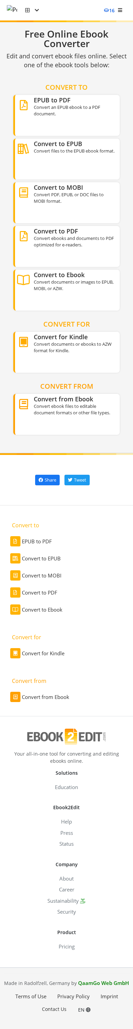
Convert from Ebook (45, 697)
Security (66, 911)
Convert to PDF (39, 592)
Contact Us (54, 1009)
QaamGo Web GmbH (103, 983)
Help (66, 821)
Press (66, 832)
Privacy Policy (73, 996)
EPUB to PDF (37, 541)
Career (66, 889)
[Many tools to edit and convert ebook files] (16, 10)
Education (66, 787)
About (66, 878)
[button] (32, 10)
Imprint (109, 996)
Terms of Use (30, 996)
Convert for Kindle (43, 653)
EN (82, 1009)
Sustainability (63, 900)
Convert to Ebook (42, 609)
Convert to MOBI (41, 575)
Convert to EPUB (41, 558)
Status (66, 843)
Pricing (67, 946)
